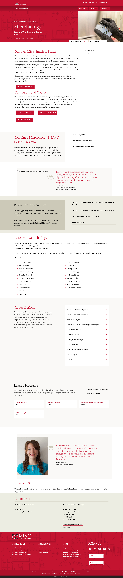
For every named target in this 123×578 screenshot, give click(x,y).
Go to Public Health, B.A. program (29, 414)
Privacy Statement (65, 571)
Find (66, 544)
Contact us (18, 544)
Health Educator (72, 344)
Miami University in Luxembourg (21, 554)
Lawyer (69, 359)
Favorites (105, 8)
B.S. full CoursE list (47, 112)
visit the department (25, 87)
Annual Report (43, 550)
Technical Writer (73, 334)
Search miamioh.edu (100, 2)
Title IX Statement (74, 571)
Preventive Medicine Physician (77, 310)
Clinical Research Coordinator (77, 315)
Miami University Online (19, 552)
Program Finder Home (22, 8)
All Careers (94, 8)
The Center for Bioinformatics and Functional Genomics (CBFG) (93, 203)
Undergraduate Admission (24, 505)
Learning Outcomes (24, 120)
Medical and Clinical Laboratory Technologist (83, 325)
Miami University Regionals (20, 550)
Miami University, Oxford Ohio (20, 548)
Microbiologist (72, 354)
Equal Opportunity (34, 571)
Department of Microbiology (73, 505)
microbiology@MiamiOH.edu (73, 524)
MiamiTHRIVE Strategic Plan (47, 548)
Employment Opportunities (70, 552)
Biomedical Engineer (74, 320)
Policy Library (77, 573)
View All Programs (93, 393)
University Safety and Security (72, 554)
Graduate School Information (83, 146)
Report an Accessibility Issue (86, 571)
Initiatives (44, 544)
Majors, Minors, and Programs (72, 550)
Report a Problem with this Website (66, 573)
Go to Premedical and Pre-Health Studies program (94, 404)
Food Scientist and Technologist (78, 349)
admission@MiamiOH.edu (24, 512)
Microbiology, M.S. (79, 135)
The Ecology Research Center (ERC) (85, 216)
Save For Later (76, 41)
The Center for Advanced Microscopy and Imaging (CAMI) (93, 210)
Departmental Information (82, 140)
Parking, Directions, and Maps (72, 556)
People (65, 548)
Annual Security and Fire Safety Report (49, 573)
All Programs (82, 8)
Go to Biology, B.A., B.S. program (29, 404)
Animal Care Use (78, 222)
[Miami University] (22, 536)
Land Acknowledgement (55, 571)
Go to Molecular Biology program (61, 404)
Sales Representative (74, 329)
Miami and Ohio (43, 552)
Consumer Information (44, 571)
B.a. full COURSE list (24, 112)
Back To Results (95, 41)
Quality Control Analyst (75, 339)
